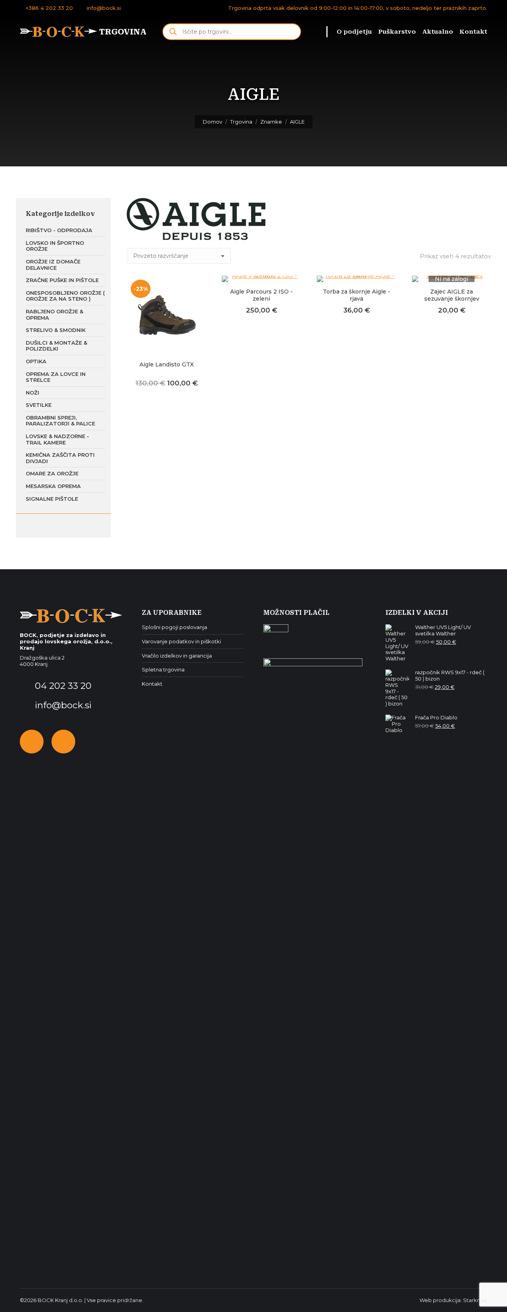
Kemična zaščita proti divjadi (60, 458)
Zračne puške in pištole (62, 280)
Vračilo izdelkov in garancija (177, 656)
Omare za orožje (52, 473)
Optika (36, 361)
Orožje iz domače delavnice (53, 264)
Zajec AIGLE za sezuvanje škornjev (451, 295)
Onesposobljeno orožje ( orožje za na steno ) (65, 296)
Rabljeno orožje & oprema (54, 314)
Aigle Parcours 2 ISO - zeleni (261, 295)
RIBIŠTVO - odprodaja (59, 230)
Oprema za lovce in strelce (56, 377)
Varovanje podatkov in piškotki (181, 642)
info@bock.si (104, 8)
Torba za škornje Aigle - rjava (356, 295)
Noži (32, 392)
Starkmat (475, 1300)
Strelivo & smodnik (56, 330)
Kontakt (152, 684)
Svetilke (38, 405)
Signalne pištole (52, 499)
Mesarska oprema (53, 486)
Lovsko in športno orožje (55, 246)
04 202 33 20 (61, 685)
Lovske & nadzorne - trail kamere (57, 439)
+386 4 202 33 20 (49, 8)
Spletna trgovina (163, 670)
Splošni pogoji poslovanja (174, 627)
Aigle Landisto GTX (166, 364)
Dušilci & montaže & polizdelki (56, 345)
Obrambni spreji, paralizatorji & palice (60, 420)
